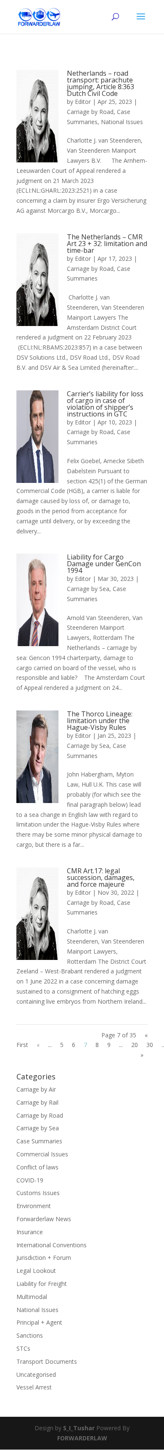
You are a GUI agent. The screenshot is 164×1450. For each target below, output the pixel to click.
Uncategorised (36, 1374)
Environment (33, 1206)
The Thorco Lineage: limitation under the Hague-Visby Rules (99, 720)
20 (134, 1045)
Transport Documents (46, 1361)
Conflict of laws (37, 1167)
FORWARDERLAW (82, 1438)
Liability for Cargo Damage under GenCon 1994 (104, 563)
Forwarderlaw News (43, 1219)
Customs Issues (38, 1193)
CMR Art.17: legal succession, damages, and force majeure (101, 877)
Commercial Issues (42, 1154)
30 (149, 1045)
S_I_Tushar (79, 1428)
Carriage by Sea (88, 589)
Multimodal (31, 1297)
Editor (83, 102)
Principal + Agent (39, 1322)
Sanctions (29, 1335)
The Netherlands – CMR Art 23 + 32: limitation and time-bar (107, 243)
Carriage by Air (36, 1089)
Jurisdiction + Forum (43, 1258)
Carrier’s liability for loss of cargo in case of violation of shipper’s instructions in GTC (105, 404)
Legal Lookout (36, 1271)
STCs (23, 1348)
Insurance (29, 1232)
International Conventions (51, 1245)
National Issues (122, 122)
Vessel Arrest (34, 1387)
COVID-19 (29, 1180)
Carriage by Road (90, 112)
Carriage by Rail (37, 1102)
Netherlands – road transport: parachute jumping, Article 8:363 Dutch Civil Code (100, 83)
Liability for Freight (41, 1284)
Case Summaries (39, 1141)
